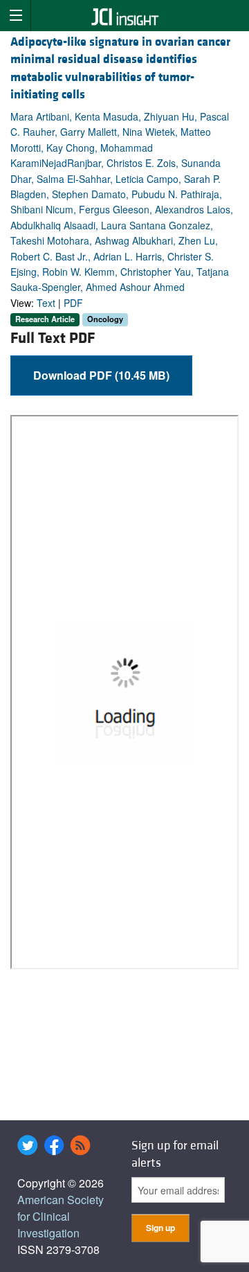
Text (46, 303)
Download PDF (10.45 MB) (101, 375)
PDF (73, 303)
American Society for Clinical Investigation (60, 1216)
